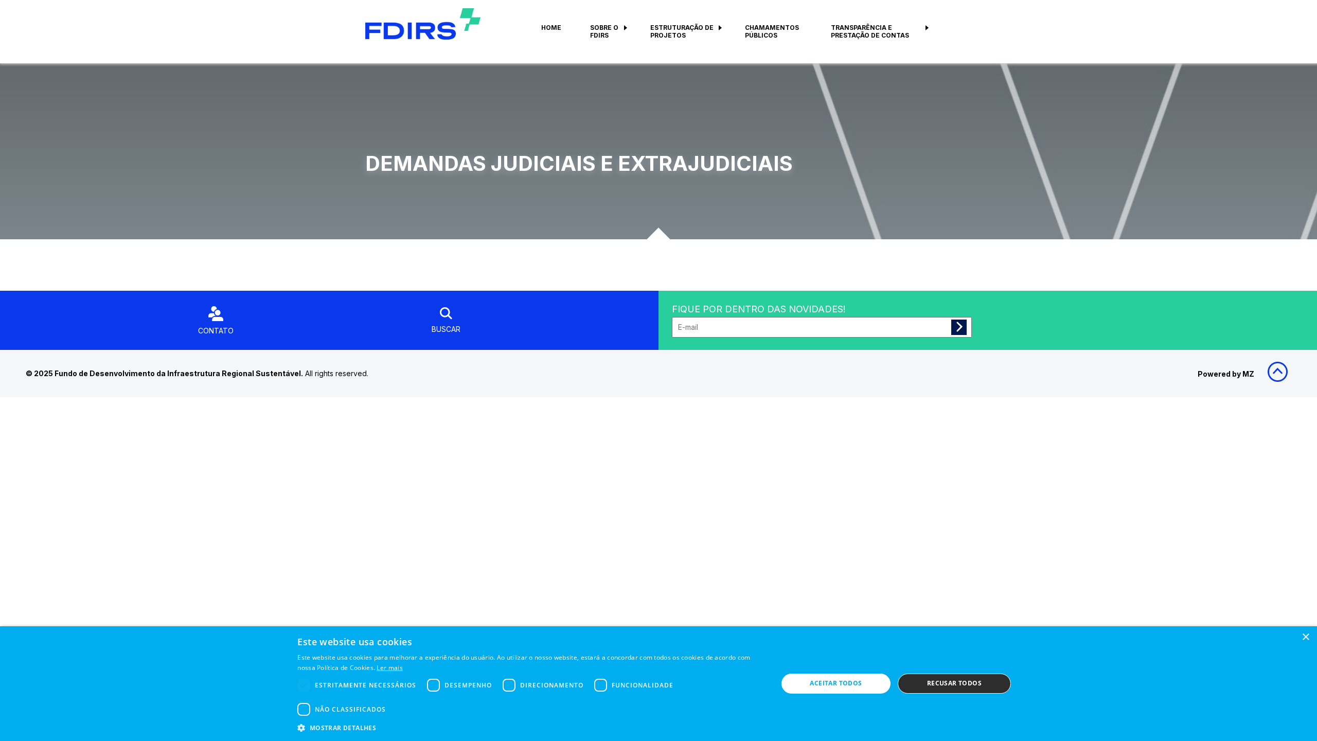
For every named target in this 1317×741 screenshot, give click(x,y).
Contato (216, 330)
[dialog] (658, 683)
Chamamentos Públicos (772, 31)
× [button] (1305, 637)
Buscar (446, 329)
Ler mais (389, 667)
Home (551, 27)
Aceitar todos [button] (836, 683)
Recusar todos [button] (954, 683)
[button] (530, 727)
